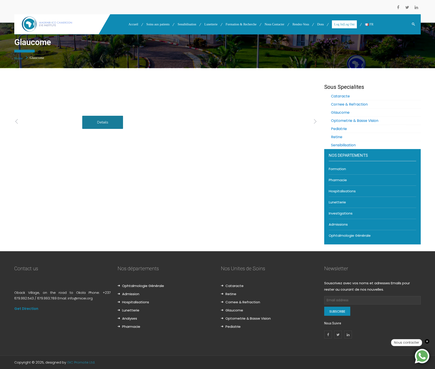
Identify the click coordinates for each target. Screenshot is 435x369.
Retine (336, 137)
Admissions (338, 224)
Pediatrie (339, 128)
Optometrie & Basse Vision (354, 120)
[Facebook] (398, 8)
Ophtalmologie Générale (350, 235)
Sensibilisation (343, 145)
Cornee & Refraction (349, 104)
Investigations (341, 213)
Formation (337, 168)
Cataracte (340, 96)
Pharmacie (338, 180)
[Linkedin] (416, 8)
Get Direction (26, 308)
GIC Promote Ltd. (81, 362)
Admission (130, 294)
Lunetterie (337, 202)
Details (102, 122)
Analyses (129, 318)
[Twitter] (407, 8)
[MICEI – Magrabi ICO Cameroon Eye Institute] (62, 24)
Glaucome (340, 112)
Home (19, 58)
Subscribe (337, 311)
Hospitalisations (342, 191)
